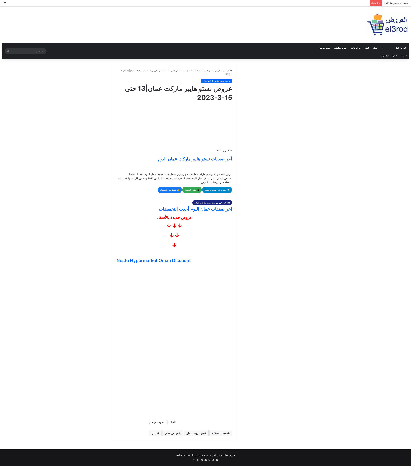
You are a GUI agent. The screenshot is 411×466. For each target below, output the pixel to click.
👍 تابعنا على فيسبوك (169, 190)
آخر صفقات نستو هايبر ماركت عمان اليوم (195, 158)
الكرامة (404, 55)
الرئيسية (226, 70)
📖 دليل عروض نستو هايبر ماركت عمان (212, 202)
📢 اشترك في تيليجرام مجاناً (217, 190)
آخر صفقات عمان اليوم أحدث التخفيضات (195, 209)
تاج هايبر (385, 55)
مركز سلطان (340, 47)
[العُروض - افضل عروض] (387, 25)
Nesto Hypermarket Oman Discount (154, 260)
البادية (394, 55)
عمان (154, 433)
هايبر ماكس (324, 47)
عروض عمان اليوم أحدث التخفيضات (204, 70)
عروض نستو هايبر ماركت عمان (173, 70)
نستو (375, 47)
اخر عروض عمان (195, 433)
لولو (367, 47)
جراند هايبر (356, 47)
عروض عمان (400, 47)
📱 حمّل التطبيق (192, 190)
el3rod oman (220, 433)
